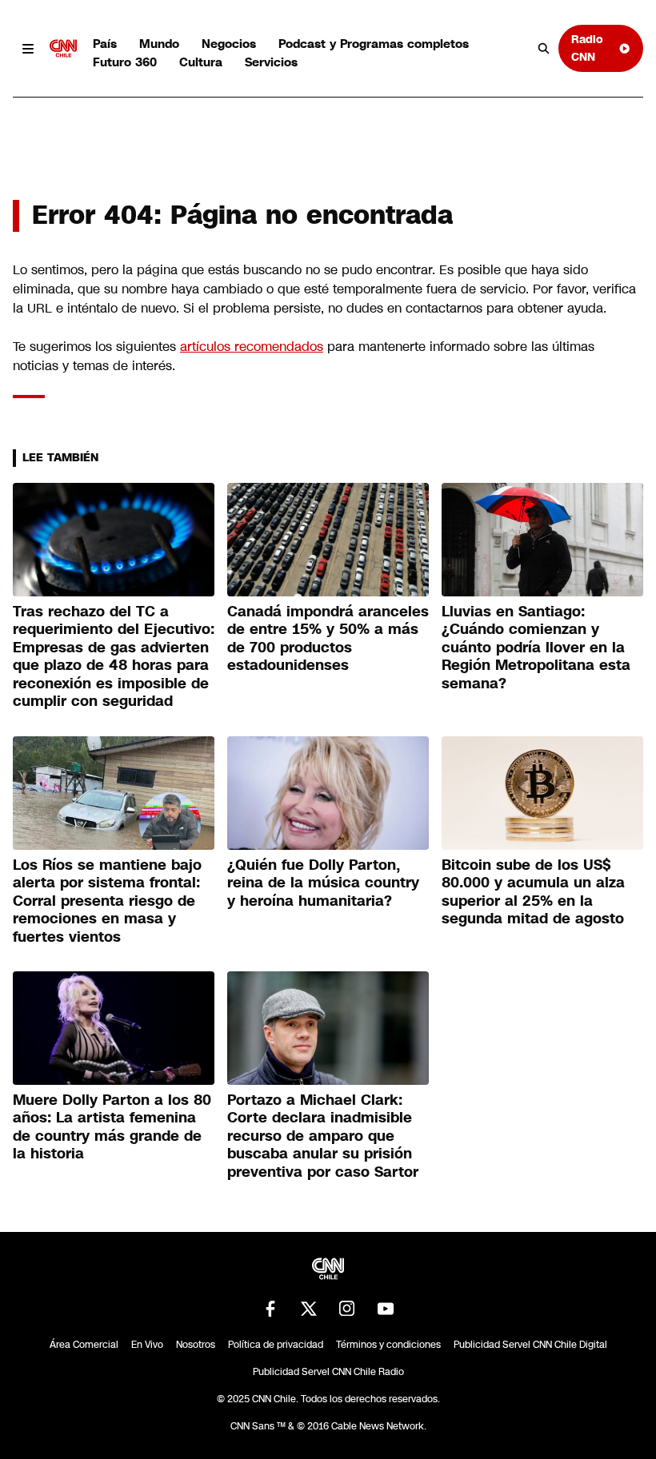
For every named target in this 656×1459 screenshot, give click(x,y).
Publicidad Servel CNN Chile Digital (530, 1344)
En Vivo (147, 1344)
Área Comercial (84, 1344)
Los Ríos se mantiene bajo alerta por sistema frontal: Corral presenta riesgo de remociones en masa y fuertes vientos (107, 901)
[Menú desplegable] (28, 49)
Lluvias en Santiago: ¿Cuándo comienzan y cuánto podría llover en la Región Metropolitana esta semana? (536, 647)
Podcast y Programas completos (373, 43)
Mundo (159, 43)
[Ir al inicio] (63, 48)
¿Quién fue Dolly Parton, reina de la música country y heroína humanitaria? (323, 883)
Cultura (200, 62)
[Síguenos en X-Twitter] (309, 1308)
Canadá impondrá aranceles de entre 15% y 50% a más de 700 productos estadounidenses (328, 638)
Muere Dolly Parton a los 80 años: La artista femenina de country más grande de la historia (112, 1127)
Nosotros (195, 1344)
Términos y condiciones (388, 1344)
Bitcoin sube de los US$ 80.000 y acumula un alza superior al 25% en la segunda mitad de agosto (533, 892)
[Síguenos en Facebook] (270, 1308)
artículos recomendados (251, 346)
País (105, 43)
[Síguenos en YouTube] (385, 1308)
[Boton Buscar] (544, 49)
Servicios (271, 62)
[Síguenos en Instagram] (347, 1308)
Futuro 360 (125, 62)
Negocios (229, 43)
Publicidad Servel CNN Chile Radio (328, 1371)
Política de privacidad (275, 1344)
